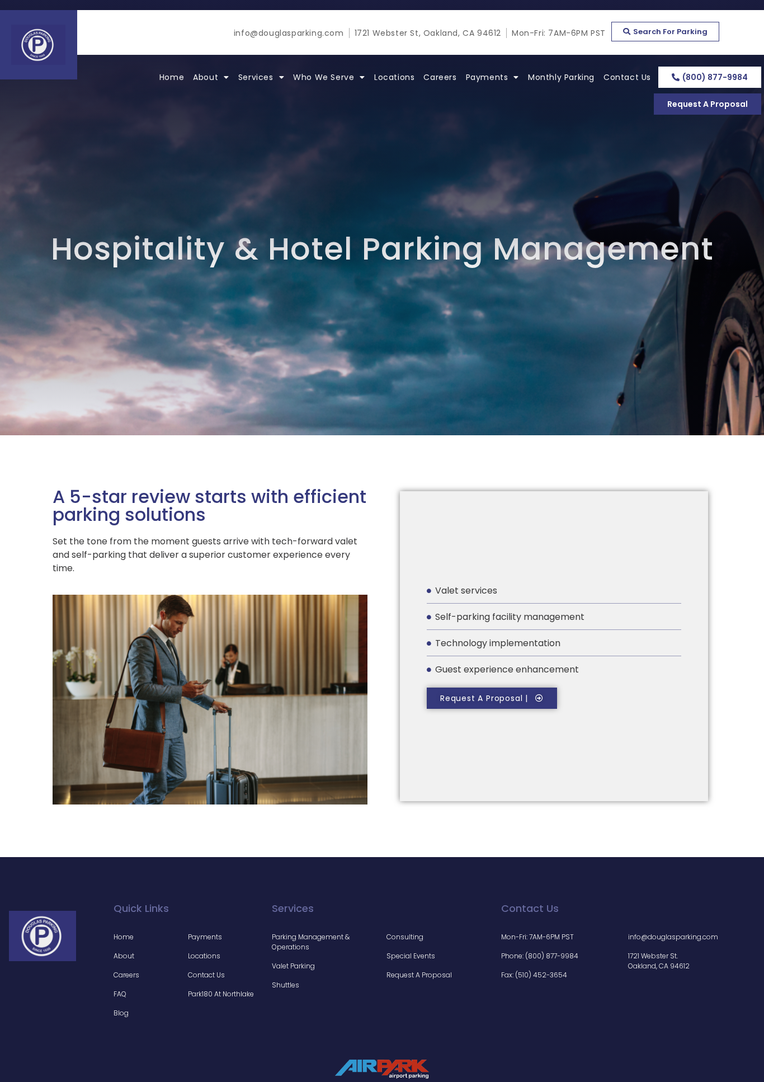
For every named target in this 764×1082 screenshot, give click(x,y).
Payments (487, 77)
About (205, 77)
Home (171, 77)
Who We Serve (323, 77)
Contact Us (627, 77)
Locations (394, 77)
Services (255, 77)
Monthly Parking (561, 77)
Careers (439, 77)
